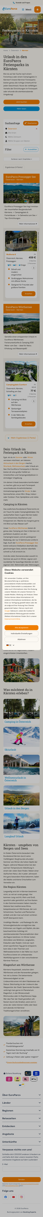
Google (7, 611)
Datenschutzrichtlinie (12, 619)
